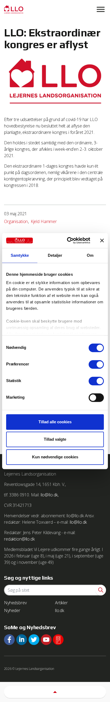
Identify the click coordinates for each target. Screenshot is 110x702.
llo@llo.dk (78, 522)
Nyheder (12, 610)
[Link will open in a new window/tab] (9, 639)
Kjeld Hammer (44, 221)
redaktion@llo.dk (19, 539)
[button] (100, 590)
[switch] (96, 364)
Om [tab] (90, 255)
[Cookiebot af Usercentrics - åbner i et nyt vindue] (68, 240)
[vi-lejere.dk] (55, 9)
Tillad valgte (55, 439)
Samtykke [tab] (20, 255)
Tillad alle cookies (55, 422)
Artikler (61, 603)
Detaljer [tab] (55, 255)
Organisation (16, 221)
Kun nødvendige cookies (55, 457)
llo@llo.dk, (49, 495)
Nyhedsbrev (15, 603)
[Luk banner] (102, 240)
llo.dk (59, 610)
